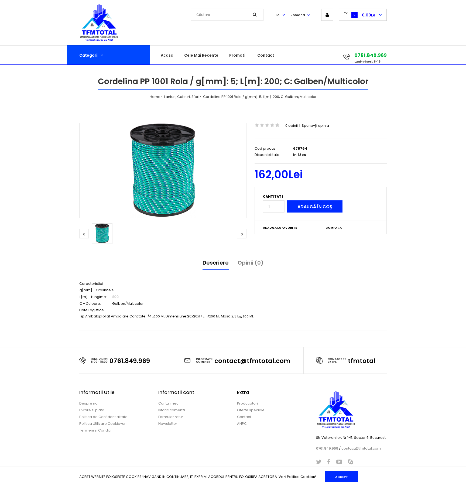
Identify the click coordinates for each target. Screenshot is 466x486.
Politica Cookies (301, 476)
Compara (333, 227)
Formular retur (170, 416)
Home (155, 96)
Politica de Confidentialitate (103, 416)
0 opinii (291, 125)
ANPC (242, 423)
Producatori (247, 403)
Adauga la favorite (280, 227)
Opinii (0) (250, 262)
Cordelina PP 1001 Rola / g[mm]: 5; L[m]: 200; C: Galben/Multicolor (259, 96)
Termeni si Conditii (95, 430)
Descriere (216, 262)
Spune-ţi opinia (315, 125)
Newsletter (167, 423)
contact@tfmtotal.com (252, 361)
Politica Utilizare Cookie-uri (102, 423)
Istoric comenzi (171, 410)
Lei (278, 15)
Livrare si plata (91, 410)
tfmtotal (361, 361)
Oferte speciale (251, 410)
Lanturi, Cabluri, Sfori (181, 96)
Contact (244, 416)
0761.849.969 (129, 361)
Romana (297, 15)
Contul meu (168, 403)
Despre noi (88, 403)
